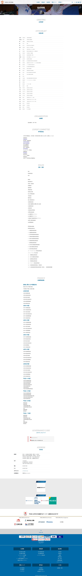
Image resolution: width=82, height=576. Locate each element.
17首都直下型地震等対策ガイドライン (34, 218)
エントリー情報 (22, 556)
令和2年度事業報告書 (27, 351)
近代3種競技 (22, 569)
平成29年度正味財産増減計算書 (28, 395)
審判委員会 (25, 152)
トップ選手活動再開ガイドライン (22, 558)
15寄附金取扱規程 (31, 212)
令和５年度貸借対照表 (27, 309)
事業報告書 (25, 415)
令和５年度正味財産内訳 (27, 313)
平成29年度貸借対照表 (27, 394)
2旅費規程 (29, 185)
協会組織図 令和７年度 (32, 122)
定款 (28, 171)
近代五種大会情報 (22, 551)
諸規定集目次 (30, 181)
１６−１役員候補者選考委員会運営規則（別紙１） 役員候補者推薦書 (40, 267)
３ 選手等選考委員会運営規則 (33, 234)
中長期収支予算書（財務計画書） (29, 288)
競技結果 (43, 2)
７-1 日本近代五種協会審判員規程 (34, 244)
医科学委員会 (25, 148)
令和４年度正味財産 (26, 326)
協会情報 (48, 2)
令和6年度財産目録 (26, 303)
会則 (28, 175)
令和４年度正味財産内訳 (27, 328)
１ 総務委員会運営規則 (32, 230)
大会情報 (38, 2)
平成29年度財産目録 (26, 398)
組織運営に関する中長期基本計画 (37, 440)
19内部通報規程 (30, 222)
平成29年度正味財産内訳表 (28, 397)
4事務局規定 (30, 189)
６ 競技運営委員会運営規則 (33, 240)
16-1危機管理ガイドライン (33, 214)
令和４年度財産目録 (26, 332)
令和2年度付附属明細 (27, 359)
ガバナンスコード (34, 437)
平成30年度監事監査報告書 (28, 388)
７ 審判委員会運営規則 (32, 242)
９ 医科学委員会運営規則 (32, 248)
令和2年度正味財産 (26, 355)
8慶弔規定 (29, 197)
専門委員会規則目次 (31, 228)
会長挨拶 (59, 551)
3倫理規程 (29, 187)
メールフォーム (25, 470)
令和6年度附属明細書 (27, 301)
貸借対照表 (25, 404)
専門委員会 (60, 556)
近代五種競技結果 (41, 551)
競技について (54, 2)
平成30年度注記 (26, 387)
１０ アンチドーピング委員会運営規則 (35, 250)
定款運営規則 (30, 173)
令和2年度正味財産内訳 (27, 357)
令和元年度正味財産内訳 (27, 372)
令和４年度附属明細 (26, 330)
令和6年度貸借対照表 (27, 295)
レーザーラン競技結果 (41, 555)
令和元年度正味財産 (26, 370)
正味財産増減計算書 (26, 405)
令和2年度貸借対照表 (27, 353)
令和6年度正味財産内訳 (27, 299)
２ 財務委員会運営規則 (32, 232)
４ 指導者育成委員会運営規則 (33, 236)
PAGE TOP (41, 531)
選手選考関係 (41, 569)
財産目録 (24, 423)
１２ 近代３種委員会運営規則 (33, 256)
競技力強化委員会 (26, 143)
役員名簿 (59, 553)
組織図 (60, 555)
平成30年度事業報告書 (27, 380)
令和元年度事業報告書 (27, 366)
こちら (27, 473)
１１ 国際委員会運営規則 (32, 254)
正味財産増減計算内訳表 (27, 419)
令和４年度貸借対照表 (27, 324)
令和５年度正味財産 (26, 311)
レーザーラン (22, 571)
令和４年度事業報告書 (27, 322)
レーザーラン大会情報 (22, 555)
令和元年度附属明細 (26, 374)
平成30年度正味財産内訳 (27, 384)
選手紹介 (60, 2)
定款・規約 (60, 558)
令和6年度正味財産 (26, 297)
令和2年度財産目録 (26, 361)
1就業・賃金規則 (31, 183)
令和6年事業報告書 (26, 293)
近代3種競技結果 (41, 553)
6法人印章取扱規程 (31, 193)
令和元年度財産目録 (26, 376)
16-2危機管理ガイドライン (32, 216)
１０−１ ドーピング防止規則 (33, 252)
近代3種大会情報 (22, 553)
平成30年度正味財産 (26, 383)
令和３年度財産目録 (26, 347)
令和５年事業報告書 (26, 307)
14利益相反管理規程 (31, 210)
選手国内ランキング (41, 571)
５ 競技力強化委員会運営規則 (33, 238)
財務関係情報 (59, 560)
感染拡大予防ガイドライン (22, 560)
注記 (24, 408)
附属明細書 (25, 409)
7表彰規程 (29, 195)
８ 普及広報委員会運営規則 (33, 246)
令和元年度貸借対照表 (27, 368)
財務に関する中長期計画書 (28, 286)
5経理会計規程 (30, 191)
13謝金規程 (30, 208)
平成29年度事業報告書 (27, 393)
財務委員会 (25, 139)
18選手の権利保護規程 (32, 220)
